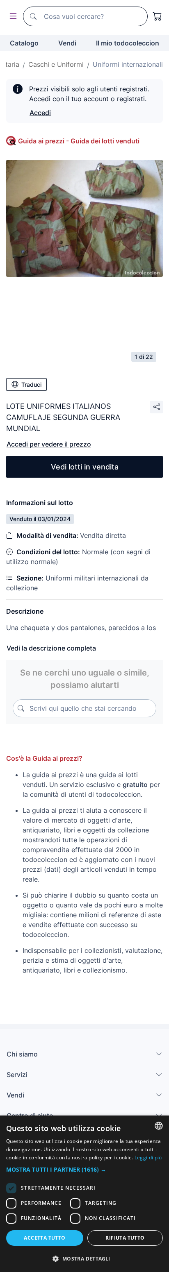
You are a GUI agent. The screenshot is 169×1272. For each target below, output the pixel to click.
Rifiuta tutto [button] (124, 1237)
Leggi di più (148, 1157)
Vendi (67, 43)
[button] (84, 1169)
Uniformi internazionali (128, 64)
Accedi (40, 113)
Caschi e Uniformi (56, 64)
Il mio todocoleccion (127, 43)
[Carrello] (157, 16)
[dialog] (84, 1194)
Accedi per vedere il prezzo (49, 444)
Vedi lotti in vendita (85, 467)
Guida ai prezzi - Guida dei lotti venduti (78, 141)
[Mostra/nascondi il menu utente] (11, 16)
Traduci (31, 384)
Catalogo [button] (24, 43)
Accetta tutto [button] (44, 1237)
